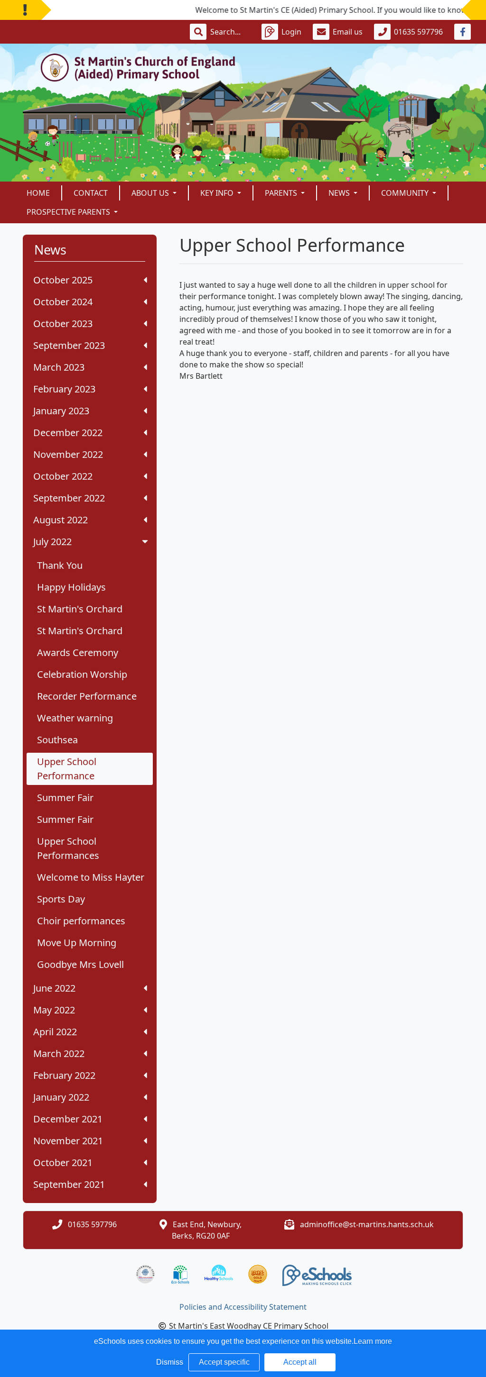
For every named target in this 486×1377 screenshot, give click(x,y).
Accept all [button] (300, 1362)
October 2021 (63, 1162)
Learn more (373, 1341)
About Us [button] (151, 193)
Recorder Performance (87, 696)
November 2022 (68, 454)
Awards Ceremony (77, 652)
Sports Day (61, 899)
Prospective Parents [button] (69, 212)
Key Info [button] (217, 193)
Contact (91, 193)
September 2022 (69, 498)
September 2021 (69, 1184)
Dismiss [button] (169, 1362)
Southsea (57, 739)
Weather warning (75, 717)
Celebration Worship (82, 674)
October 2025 (63, 280)
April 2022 (55, 1031)
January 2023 (61, 410)
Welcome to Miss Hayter (90, 877)
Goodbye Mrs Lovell (80, 964)
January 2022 (61, 1097)
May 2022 (54, 1009)
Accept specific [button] (224, 1362)
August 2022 (60, 519)
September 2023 (69, 345)
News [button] (340, 193)
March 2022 (58, 1053)
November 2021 (68, 1140)
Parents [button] (282, 193)
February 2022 (64, 1075)
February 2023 (64, 389)
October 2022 (63, 476)
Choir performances (81, 920)
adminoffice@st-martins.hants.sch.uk (367, 1224)
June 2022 (54, 988)
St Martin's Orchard (79, 608)
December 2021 (68, 1119)
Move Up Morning (76, 942)
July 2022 (52, 541)
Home (38, 193)
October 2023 (63, 323)
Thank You (60, 565)
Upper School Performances (68, 848)
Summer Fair (65, 797)
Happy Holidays (71, 587)
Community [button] (405, 193)
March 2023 (58, 367)
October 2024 (63, 301)
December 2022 (68, 432)
